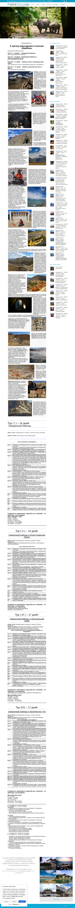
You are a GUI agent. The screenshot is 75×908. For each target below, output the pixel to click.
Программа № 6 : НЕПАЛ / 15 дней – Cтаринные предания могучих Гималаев (61, 136)
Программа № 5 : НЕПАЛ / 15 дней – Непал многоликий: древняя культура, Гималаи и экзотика (61, 129)
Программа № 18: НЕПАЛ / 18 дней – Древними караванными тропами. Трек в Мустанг (62, 226)
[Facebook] (62, 1)
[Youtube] (66, 1)
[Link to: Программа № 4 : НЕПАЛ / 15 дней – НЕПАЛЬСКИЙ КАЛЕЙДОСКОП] (52, 122)
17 (42, 36)
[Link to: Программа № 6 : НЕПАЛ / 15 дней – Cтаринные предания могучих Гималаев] (52, 136)
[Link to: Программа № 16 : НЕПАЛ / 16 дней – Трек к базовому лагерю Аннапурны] (52, 213)
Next (72, 22)
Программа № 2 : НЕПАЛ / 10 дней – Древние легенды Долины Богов (61, 111)
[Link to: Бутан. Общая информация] (52, 268)
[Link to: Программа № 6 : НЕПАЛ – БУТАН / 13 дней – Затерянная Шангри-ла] (52, 304)
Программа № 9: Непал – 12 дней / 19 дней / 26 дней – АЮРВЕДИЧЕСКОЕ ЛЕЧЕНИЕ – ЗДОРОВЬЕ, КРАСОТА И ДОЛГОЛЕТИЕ (62, 155)
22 (48, 36)
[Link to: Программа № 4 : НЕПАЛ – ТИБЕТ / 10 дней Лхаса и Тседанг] (52, 66)
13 (38, 36)
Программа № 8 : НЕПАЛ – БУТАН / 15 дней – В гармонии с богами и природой (61, 315)
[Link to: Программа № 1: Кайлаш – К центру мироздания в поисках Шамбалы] (52, 47)
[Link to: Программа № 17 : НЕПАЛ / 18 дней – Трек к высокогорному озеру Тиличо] (52, 219)
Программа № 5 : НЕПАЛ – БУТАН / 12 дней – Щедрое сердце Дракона (61, 298)
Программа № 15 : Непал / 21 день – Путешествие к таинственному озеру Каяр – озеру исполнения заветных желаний (62, 206)
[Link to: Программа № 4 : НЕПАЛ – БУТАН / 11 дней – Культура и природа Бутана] (52, 292)
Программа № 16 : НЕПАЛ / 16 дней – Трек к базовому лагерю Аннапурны (61, 213)
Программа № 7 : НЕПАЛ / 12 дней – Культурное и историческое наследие (61, 142)
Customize (6, 901)
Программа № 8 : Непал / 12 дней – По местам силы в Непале (61, 147)
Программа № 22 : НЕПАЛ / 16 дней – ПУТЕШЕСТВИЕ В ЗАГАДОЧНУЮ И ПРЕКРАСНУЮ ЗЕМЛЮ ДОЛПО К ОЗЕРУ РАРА (61, 256)
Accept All (22, 901)
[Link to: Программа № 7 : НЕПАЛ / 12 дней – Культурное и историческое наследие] (52, 142)
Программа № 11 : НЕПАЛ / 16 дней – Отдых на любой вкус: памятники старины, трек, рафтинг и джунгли (61, 172)
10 (34, 36)
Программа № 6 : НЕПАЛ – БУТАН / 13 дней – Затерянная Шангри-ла (61, 304)
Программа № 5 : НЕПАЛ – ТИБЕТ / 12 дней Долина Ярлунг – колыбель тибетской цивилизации (61, 72)
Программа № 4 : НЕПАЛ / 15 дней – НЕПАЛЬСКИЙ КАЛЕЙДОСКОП (61, 122)
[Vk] (64, 1)
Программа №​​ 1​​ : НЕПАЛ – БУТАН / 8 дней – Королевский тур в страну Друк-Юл (61, 274)
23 (49, 36)
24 (50, 36)
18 (43, 36)
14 (39, 36)
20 (46, 36)
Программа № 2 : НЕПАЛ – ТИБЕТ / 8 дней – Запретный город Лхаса (61, 53)
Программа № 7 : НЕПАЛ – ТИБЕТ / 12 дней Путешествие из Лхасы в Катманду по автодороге (61, 87)
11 (35, 36)
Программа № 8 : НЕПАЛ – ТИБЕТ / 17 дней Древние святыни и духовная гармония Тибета (61, 94)
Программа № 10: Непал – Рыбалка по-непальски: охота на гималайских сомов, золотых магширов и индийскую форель (62, 165)
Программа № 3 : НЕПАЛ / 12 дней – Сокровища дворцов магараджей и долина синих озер (61, 116)
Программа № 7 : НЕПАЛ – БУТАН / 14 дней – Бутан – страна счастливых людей (61, 309)
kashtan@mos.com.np (26, 1)
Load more (56, 899)
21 (47, 36)
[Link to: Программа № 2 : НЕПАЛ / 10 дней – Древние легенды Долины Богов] (52, 111)
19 (45, 36)
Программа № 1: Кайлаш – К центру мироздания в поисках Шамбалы (61, 47)
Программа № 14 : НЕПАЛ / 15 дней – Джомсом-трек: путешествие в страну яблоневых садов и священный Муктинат (61, 197)
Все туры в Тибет (55, 43)
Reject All (14, 901)
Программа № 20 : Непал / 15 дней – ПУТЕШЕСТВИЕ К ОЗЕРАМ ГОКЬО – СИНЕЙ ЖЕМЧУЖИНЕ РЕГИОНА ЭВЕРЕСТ (61, 241)
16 (41, 36)
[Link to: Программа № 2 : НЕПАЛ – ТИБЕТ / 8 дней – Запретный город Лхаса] (52, 52)
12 (36, 36)
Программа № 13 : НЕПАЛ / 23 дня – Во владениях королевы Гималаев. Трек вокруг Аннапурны (61, 189)
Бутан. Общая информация (59, 267)
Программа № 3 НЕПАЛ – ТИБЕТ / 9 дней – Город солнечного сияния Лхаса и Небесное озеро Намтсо (61, 60)
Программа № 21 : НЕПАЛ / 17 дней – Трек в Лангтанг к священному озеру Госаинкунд (62, 248)
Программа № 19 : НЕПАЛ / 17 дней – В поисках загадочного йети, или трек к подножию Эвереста (60, 233)
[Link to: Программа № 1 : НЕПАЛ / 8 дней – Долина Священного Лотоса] (52, 105)
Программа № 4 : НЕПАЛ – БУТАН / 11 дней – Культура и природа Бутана (61, 293)
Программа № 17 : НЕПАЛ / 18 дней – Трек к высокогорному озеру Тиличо (61, 220)
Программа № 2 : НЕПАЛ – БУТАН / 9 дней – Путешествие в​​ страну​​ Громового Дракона (61, 280)
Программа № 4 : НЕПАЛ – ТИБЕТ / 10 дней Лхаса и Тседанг (61, 66)
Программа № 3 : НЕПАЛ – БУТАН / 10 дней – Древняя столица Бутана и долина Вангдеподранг (61, 286)
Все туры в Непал (55, 101)
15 (40, 36)
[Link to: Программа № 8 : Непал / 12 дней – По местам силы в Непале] (52, 147)
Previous (3, 22)
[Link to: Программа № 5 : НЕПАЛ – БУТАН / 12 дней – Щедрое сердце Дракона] (52, 298)
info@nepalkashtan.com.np (14, 1)
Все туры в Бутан (55, 264)
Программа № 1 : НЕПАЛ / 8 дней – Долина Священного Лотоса (61, 105)
